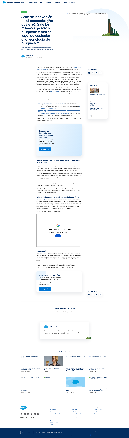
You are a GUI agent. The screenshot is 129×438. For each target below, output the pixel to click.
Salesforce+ (96, 415)
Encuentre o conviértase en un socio (100, 411)
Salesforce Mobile (97, 420)
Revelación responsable (64, 435)
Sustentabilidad (74, 415)
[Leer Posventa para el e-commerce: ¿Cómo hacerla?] (98, 361)
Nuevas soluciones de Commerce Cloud (75, 389)
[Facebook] (21, 414)
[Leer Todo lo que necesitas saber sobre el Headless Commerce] (30, 361)
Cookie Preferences (84, 435)
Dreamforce (96, 418)
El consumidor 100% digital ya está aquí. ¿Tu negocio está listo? (98, 389)
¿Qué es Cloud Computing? (55, 413)
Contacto (77, 435)
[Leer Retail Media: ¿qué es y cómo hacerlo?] (94, 90)
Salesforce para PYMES (98, 409)
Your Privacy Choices (95, 435)
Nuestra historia (74, 409)
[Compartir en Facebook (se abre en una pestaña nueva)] (96, 72)
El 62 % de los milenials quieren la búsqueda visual (51, 103)
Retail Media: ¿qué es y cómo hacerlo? (97, 95)
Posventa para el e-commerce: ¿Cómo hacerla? (97, 368)
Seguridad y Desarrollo (76, 413)
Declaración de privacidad (53, 435)
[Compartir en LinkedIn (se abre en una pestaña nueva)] (89, 72)
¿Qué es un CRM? (53, 409)
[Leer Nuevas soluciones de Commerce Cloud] (75, 382)
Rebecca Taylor (40, 199)
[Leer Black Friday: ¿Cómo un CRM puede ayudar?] (94, 104)
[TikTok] (38, 414)
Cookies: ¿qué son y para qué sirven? (51, 368)
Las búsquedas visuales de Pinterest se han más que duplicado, (54, 113)
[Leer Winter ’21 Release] (53, 382)
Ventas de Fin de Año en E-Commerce (28, 389)
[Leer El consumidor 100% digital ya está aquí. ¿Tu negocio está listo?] (98, 382)
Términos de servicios (43, 435)
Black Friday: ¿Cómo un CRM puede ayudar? (97, 108)
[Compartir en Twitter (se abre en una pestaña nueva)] (93, 72)
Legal (37, 435)
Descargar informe (45, 149)
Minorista (68, 312)
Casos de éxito (52, 418)
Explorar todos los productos (55, 420)
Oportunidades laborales (76, 411)
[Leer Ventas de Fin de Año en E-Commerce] (30, 382)
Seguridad (72, 435)
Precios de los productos (54, 422)
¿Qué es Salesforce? (53, 411)
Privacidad (51, 424)
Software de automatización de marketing (57, 415)
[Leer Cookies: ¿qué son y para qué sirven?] (53, 361)
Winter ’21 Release (48, 389)
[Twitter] (25, 414)
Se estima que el (42, 110)
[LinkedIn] (28, 414)
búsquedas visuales (55, 91)
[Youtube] (35, 414)
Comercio (24, 12)
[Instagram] (32, 414)
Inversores (73, 418)
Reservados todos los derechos (53, 431)
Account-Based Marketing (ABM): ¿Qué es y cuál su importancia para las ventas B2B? (75, 369)
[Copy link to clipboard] (100, 72)
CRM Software (96, 413)
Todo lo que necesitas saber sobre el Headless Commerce (30, 368)
